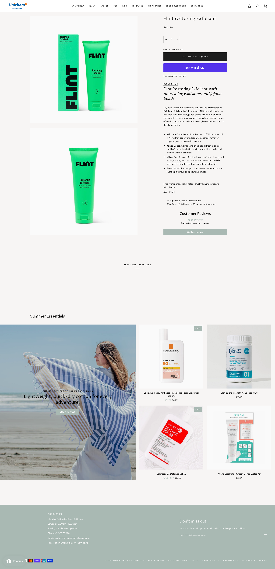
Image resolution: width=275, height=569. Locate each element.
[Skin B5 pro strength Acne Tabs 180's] (239, 357)
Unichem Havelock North (123, 560)
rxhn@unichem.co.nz (77, 542)
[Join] (264, 534)
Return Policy (232, 560)
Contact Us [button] (55, 514)
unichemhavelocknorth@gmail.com (71, 537)
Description (170, 84)
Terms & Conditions (169, 560)
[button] (78, 6)
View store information (204, 203)
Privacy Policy (191, 560)
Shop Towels (68, 412)
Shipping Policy (212, 560)
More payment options (174, 75)
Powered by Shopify (254, 560)
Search (150, 560)
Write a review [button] (195, 232)
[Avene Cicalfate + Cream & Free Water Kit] (239, 438)
